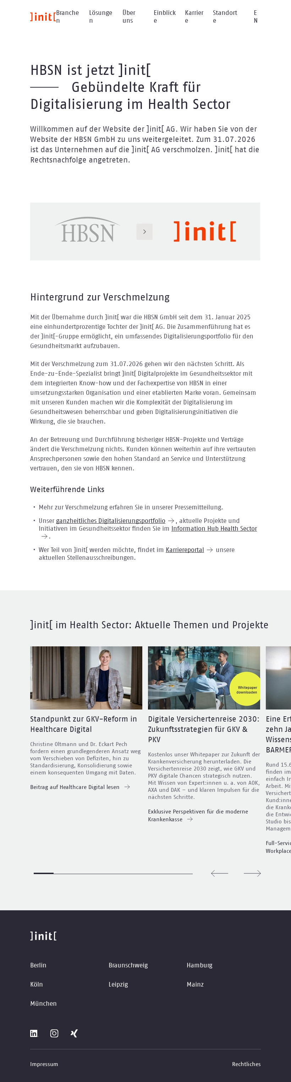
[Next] (252, 873)
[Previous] (219, 873)
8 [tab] (183, 873)
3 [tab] (83, 873)
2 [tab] (63, 873)
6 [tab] (143, 873)
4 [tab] (103, 873)
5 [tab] (123, 873)
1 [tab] (44, 873)
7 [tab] (163, 873)
